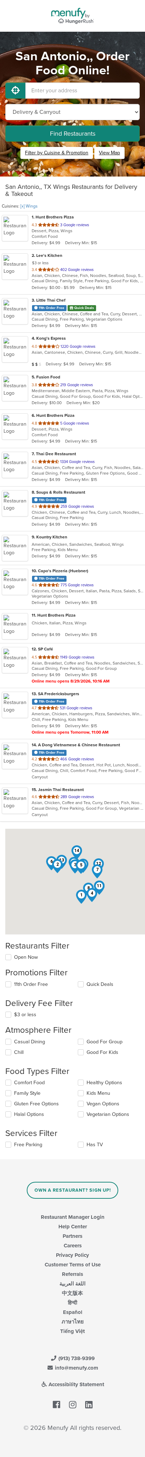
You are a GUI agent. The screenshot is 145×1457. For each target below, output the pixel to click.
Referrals (72, 1274)
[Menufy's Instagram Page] (72, 1405)
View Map (109, 153)
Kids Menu (98, 1093)
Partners (72, 1236)
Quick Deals (100, 984)
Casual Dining (29, 1042)
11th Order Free (31, 984)
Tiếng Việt (72, 1331)
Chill (19, 1052)
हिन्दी (72, 1302)
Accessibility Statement (75, 1384)
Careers (73, 1245)
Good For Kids (102, 1052)
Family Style (27, 1093)
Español (72, 1312)
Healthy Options (104, 1083)
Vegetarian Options (108, 1114)
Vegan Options (103, 1104)
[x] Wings (29, 206)
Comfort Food (29, 1083)
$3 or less (25, 1015)
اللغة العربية (72, 1283)
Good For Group (104, 1042)
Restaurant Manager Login (73, 1217)
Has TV (95, 1145)
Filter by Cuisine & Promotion (56, 153)
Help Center (72, 1226)
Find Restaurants (72, 133)
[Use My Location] (15, 90)
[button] (81, 897)
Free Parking (28, 1145)
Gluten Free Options (36, 1104)
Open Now (26, 957)
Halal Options (29, 1114)
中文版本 (72, 1293)
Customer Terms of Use (73, 1264)
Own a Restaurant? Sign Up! (72, 1190)
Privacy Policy (72, 1255)
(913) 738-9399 (76, 1358)
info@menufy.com (75, 1368)
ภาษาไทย (73, 1322)
